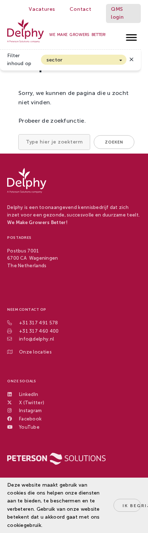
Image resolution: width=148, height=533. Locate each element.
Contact (81, 9)
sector (54, 60)
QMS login (117, 13)
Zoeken (114, 142)
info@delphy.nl (36, 339)
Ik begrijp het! (131, 505)
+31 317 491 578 (38, 322)
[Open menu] (131, 35)
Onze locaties (35, 352)
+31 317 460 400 (39, 331)
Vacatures (42, 9)
